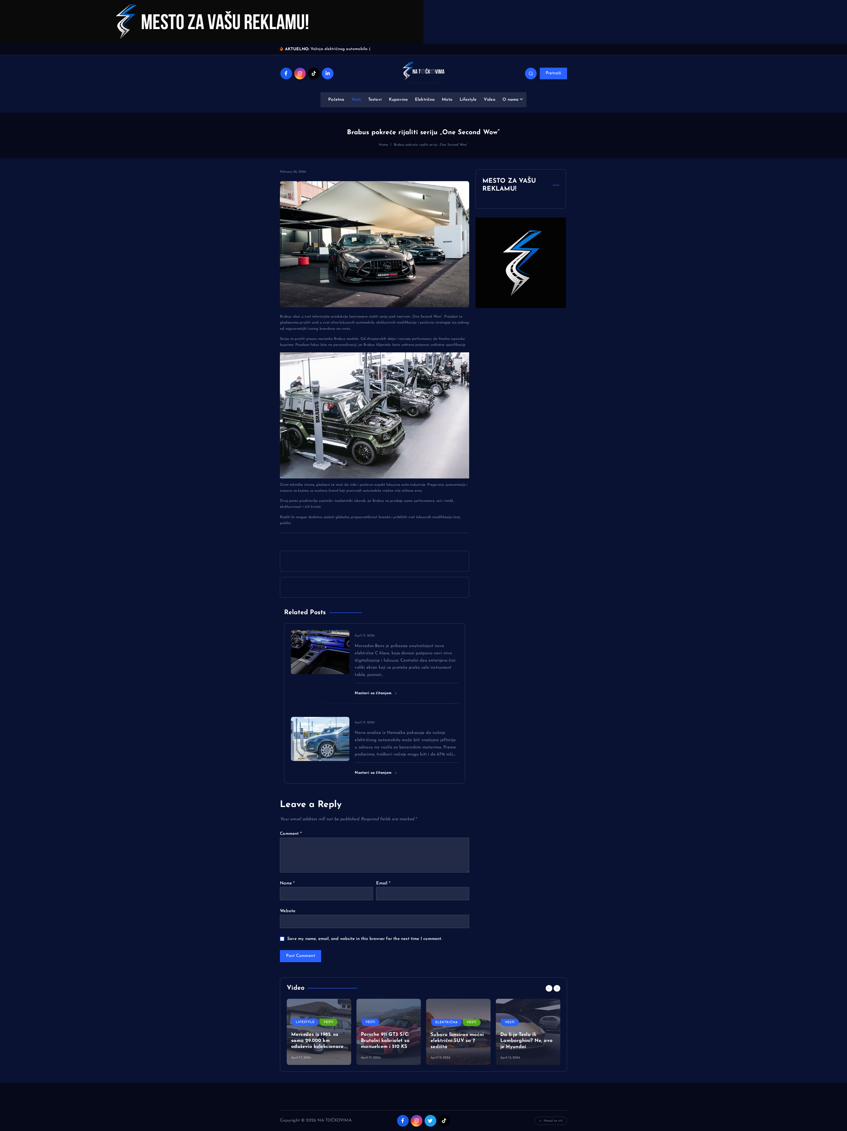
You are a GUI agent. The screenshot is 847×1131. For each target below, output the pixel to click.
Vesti (356, 100)
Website (287, 911)
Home (383, 145)
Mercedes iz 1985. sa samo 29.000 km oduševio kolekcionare (317, 1040)
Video (489, 100)
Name (287, 883)
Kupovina (398, 100)
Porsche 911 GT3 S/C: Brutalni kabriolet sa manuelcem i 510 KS (385, 1040)
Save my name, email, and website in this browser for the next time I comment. (364, 939)
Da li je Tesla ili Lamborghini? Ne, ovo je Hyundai (526, 1040)
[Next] (557, 988)
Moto (447, 100)
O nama (510, 100)
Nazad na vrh (553, 1120)
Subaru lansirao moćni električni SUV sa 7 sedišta (457, 1040)
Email (383, 883)
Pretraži (553, 73)
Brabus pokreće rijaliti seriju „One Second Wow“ (431, 145)
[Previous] (549, 988)
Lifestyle (468, 100)
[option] (319, 1032)
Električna (425, 100)
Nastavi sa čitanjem (374, 693)
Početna (336, 100)
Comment (291, 834)
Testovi (375, 100)
